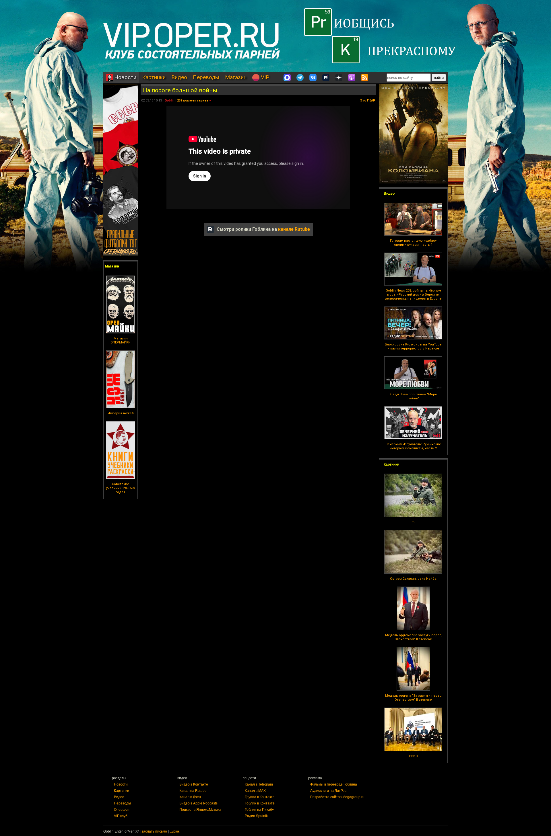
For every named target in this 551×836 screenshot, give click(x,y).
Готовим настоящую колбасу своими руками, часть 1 (413, 243)
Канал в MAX (255, 791)
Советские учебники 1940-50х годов (120, 488)
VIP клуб (120, 816)
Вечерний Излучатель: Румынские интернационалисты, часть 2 (413, 446)
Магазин (236, 77)
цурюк (174, 831)
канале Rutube (294, 229)
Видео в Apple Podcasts (198, 803)
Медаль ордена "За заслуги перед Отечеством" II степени (413, 637)
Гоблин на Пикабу (259, 810)
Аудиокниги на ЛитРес (328, 791)
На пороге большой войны (180, 90)
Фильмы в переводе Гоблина (333, 784)
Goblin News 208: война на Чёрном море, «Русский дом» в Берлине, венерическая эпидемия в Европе (413, 294)
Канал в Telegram (259, 784)
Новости (124, 77)
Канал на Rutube (193, 791)
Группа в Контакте (260, 797)
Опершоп (121, 810)
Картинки (154, 77)
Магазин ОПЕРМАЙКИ (120, 340)
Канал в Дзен (190, 797)
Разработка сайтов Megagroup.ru (337, 797)
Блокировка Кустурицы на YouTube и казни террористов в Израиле (413, 346)
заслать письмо (154, 831)
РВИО (413, 756)
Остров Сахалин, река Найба (413, 579)
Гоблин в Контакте (260, 803)
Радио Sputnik (256, 816)
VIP (264, 77)
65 (413, 522)
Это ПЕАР (367, 100)
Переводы (206, 77)
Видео (179, 77)
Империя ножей (121, 413)
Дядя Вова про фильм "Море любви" (413, 396)
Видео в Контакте (193, 784)
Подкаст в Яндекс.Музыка (200, 810)
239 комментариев (192, 100)
